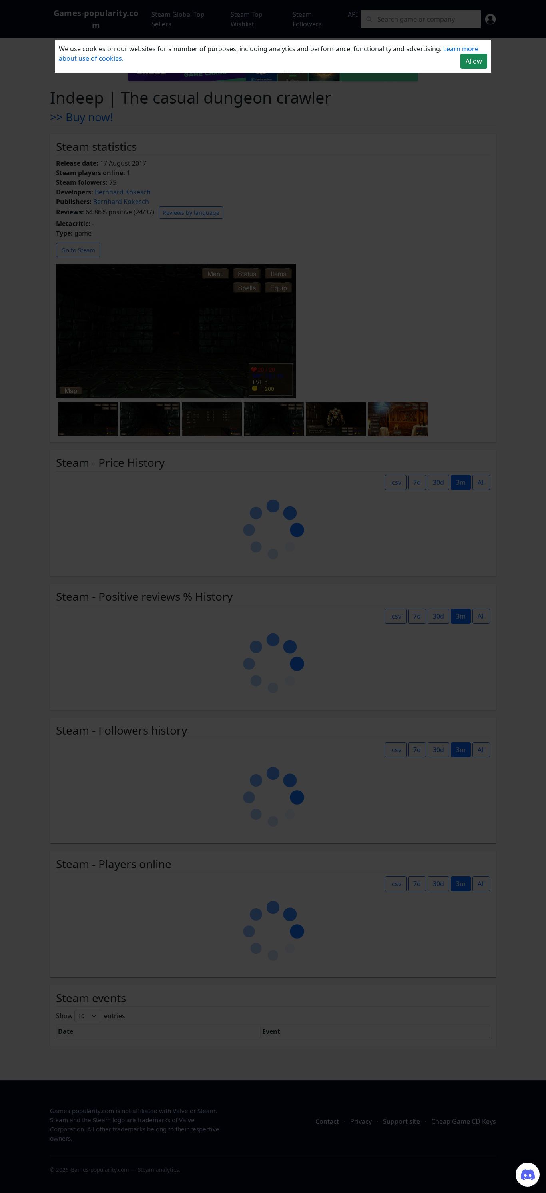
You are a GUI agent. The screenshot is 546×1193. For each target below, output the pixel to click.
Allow (474, 61)
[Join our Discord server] (528, 1175)
